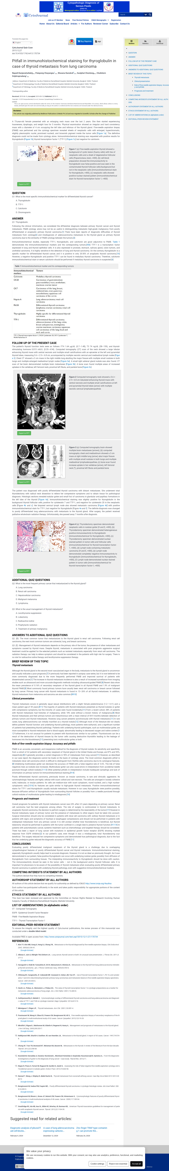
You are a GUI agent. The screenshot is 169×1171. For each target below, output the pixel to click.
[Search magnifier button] (150, 14)
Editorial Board (62, 24)
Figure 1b (29, 139)
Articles (74, 24)
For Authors (86, 24)
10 (75, 694)
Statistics (145, 43)
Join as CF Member (55, 20)
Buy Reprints (86, 41)
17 (108, 810)
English (18, 43)
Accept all (136, 1164)
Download (160, 43)
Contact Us (125, 24)
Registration (116, 20)
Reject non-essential (118, 1164)
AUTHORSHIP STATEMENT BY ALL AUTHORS (145, 107)
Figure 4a (43, 499)
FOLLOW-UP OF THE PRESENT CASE (142, 61)
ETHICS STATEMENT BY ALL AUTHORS (143, 111)
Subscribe (114, 24)
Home (42, 24)
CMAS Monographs (98, 20)
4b (25, 505)
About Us (50, 24)
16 (32, 785)
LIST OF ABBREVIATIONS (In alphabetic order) (146, 115)
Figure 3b (70, 364)
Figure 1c (71, 139)
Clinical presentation (142, 81)
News (68, 20)
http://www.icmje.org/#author (98, 883)
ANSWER (131, 57)
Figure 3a (65, 361)
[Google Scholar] (27, 950)
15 (30, 785)
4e (80, 508)
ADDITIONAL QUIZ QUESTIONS (140, 65)
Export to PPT (24, 184)
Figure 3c (87, 367)
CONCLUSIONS (134, 95)
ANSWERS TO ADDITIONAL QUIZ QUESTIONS (145, 70)
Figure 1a (101, 133)
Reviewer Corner (100, 24)
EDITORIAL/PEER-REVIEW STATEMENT (143, 119)
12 (77, 722)
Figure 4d (102, 505)
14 (73, 773)
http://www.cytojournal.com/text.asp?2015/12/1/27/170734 (71, 937)
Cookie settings (97, 1164)
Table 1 (116, 242)
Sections (131, 43)
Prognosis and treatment (144, 91)
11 (41, 707)
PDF (99, 42)
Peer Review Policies (80, 20)
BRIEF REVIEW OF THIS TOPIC (140, 74)
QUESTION (132, 53)
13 (45, 770)
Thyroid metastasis (141, 77)
